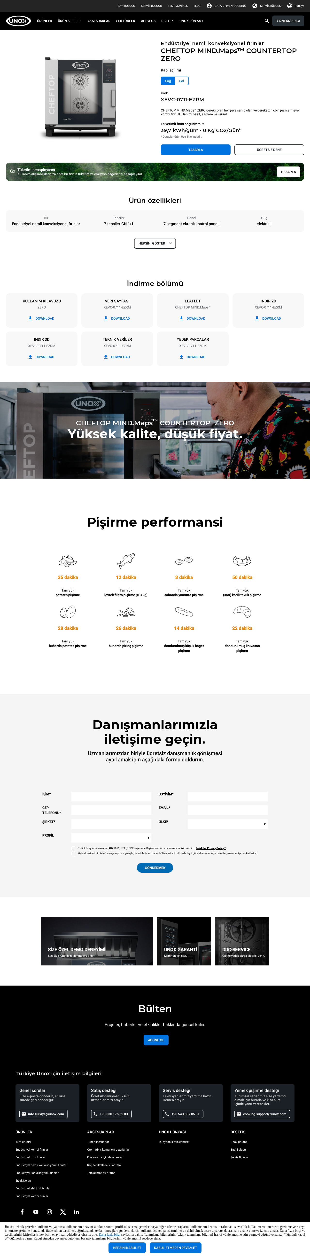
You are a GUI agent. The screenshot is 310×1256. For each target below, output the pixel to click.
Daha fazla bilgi (110, 1234)
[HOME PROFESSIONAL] (20, 21)
